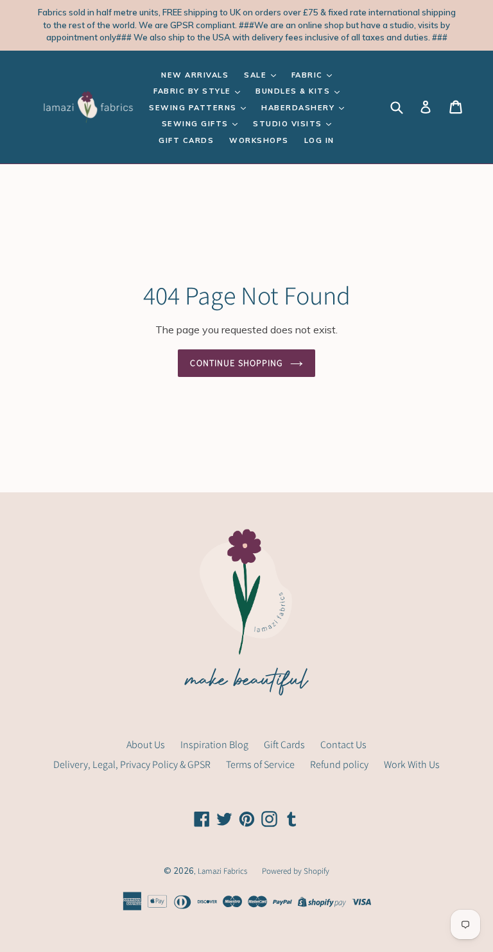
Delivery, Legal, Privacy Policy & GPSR (132, 764)
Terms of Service (260, 764)
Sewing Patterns (194, 107)
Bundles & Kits (294, 91)
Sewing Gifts (197, 123)
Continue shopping (236, 363)
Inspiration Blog (214, 744)
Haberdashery (299, 107)
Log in (319, 140)
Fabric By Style (193, 91)
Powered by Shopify (295, 870)
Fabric (308, 75)
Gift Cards (186, 140)
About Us (145, 744)
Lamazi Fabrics (223, 870)
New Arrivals (195, 75)
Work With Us (412, 764)
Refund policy (339, 764)
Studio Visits (289, 123)
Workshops (259, 140)
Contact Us (343, 744)
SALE (257, 75)
